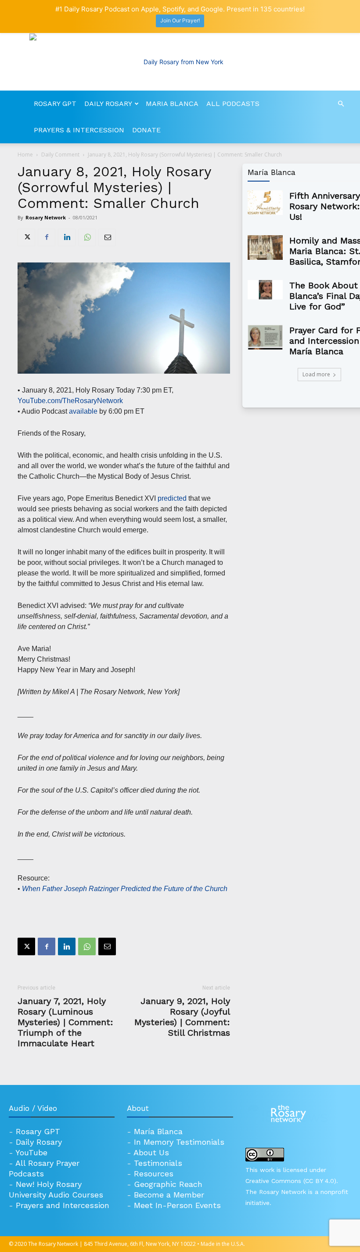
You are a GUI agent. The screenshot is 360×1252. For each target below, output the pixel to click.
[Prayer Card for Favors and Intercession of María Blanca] (265, 337)
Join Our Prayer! (180, 20)
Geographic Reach (168, 1184)
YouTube (31, 1152)
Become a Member (169, 1194)
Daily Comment (60, 154)
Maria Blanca (172, 103)
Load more (316, 374)
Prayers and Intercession (62, 1205)
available (83, 411)
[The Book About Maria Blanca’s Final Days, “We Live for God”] (265, 289)
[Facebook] (46, 237)
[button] (340, 104)
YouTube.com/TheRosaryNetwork (70, 400)
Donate (146, 130)
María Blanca (158, 1131)
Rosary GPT (55, 103)
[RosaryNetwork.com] (180, 62)
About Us (151, 1152)
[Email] (107, 237)
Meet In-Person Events (177, 1205)
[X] (26, 237)
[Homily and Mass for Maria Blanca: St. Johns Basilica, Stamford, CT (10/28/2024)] (265, 247)
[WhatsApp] (87, 237)
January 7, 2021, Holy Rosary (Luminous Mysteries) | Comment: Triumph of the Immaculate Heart (65, 1022)
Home (25, 154)
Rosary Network (45, 217)
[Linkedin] (67, 237)
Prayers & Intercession (79, 130)
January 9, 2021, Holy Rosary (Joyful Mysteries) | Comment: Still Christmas (182, 1017)
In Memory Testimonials (179, 1141)
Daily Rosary (108, 103)
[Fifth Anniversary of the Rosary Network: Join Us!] (265, 202)
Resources (153, 1173)
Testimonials (158, 1163)
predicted (172, 498)
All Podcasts (232, 103)
